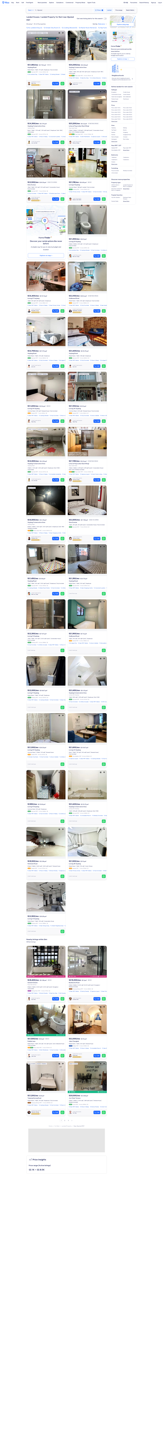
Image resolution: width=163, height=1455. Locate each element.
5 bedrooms (126, 159)
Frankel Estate (114, 201)
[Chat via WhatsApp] (62, 83)
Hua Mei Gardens (115, 197)
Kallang (125, 127)
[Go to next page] (71, 1120)
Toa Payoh (113, 130)
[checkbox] (59, 33)
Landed (109, 10)
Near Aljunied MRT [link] (79, 1126)
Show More (126, 150)
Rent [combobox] (30, 10)
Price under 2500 (127, 110)
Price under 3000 (116, 112)
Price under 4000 (116, 114)
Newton (113, 132)
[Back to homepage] (5, 2)
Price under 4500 (127, 114)
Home (50, 1126)
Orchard (125, 137)
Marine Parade (114, 137)
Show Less (114, 101)
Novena (113, 134)
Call (56, 83)
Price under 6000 (127, 116)
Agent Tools (91, 2)
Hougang (125, 132)
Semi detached (127, 96)
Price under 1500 (127, 107)
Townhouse (126, 99)
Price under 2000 (116, 110)
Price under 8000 (127, 119)
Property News (80, 2)
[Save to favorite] (63, 33)
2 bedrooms (126, 157)
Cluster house (126, 92)
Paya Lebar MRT (127, 148)
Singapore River (127, 134)
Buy (13, 2)
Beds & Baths (130, 10)
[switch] (105, 19)
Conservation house (116, 94)
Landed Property (67, 1126)
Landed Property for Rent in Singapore (128, 185)
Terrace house (114, 99)
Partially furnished (127, 170)
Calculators (59, 2)
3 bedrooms (114, 159)
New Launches (42, 2)
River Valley (126, 139)
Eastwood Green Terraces (127, 198)
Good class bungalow (116, 96)
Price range (118, 10)
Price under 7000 (115, 119)
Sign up (153, 2)
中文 (126, 3)
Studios (113, 162)
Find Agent (29, 2)
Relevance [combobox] (99, 24)
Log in (160, 2)
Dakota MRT (114, 148)
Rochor (125, 130)
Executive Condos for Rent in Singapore (116, 189)
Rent (17, 2)
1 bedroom (114, 157)
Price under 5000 (116, 116)
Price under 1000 (115, 107)
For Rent (57, 1126)
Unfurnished (114, 173)
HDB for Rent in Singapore (115, 185)
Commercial (69, 2)
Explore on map (45, 255)
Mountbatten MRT (115, 150)
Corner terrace (126, 94)
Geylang (113, 127)
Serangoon (114, 139)
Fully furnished (115, 170)
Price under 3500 (127, 112)
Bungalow (113, 92)
